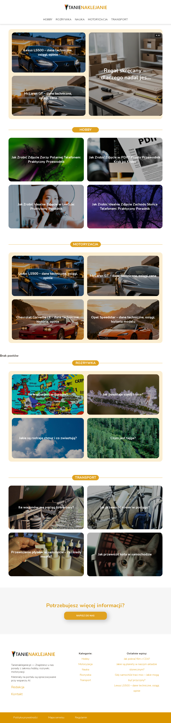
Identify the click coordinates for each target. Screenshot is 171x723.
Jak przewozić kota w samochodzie (125, 554)
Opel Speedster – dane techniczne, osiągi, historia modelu (123, 319)
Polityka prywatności (25, 717)
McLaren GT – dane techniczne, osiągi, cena (48, 95)
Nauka (80, 19)
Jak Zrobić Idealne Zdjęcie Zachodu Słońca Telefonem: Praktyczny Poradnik (124, 206)
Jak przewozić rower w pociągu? (125, 507)
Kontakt (17, 694)
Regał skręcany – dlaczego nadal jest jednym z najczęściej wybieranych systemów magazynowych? (125, 74)
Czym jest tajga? (123, 438)
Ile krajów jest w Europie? (48, 394)
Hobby (48, 19)
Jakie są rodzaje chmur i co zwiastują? (48, 438)
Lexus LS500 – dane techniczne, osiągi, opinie (48, 52)
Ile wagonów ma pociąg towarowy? (46, 507)
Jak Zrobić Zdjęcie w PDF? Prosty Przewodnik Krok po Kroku (124, 159)
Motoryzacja (98, 19)
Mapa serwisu (56, 717)
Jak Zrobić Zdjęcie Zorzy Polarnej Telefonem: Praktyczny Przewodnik (46, 159)
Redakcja (17, 687)
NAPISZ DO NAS (85, 615)
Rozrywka (64, 19)
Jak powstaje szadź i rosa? (123, 394)
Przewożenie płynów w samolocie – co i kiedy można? (46, 554)
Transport (119, 19)
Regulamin (81, 717)
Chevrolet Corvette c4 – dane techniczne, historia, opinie (47, 319)
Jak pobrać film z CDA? (137, 659)
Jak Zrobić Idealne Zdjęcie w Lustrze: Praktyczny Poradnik (46, 206)
